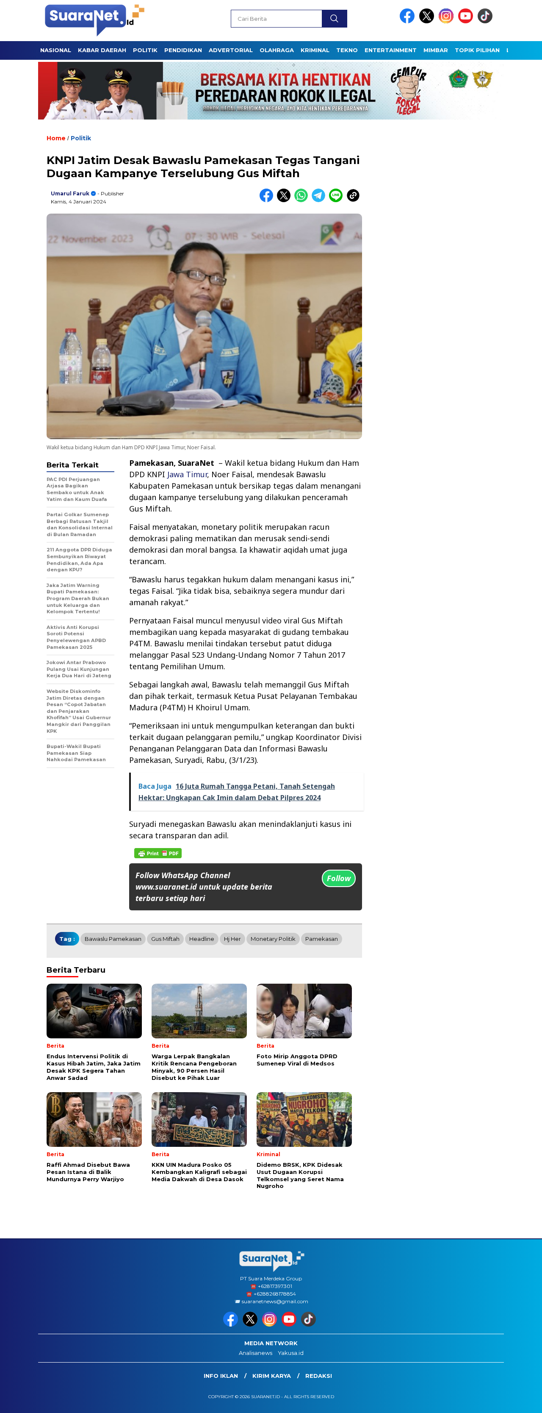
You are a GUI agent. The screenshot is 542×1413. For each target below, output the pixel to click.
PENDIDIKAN (183, 50)
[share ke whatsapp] (303, 200)
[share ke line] (337, 200)
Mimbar (435, 50)
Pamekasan (321, 938)
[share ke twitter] (285, 200)
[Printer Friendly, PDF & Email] (158, 853)
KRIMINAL (315, 50)
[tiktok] (486, 21)
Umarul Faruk (70, 193)
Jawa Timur (187, 474)
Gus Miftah (165, 938)
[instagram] (447, 21)
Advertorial (231, 50)
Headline (201, 938)
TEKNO (347, 50)
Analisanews (255, 1352)
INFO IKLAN (221, 1375)
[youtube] (467, 21)
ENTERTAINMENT (391, 50)
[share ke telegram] (320, 200)
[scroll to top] (519, 1400)
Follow (339, 878)
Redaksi (318, 1375)
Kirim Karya (271, 1375)
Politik (81, 138)
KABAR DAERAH (102, 50)
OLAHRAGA (277, 50)
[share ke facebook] (268, 200)
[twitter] (428, 21)
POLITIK (145, 50)
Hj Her (232, 938)
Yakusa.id (291, 1352)
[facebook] (409, 21)
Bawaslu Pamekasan (113, 938)
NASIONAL (55, 50)
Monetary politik (273, 938)
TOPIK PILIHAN (477, 50)
